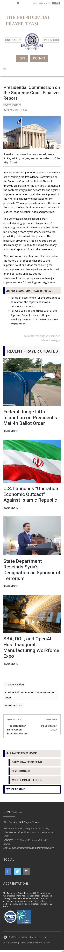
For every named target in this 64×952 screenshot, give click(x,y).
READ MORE (10, 431)
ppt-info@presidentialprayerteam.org (33, 847)
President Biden (14, 684)
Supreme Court (14, 705)
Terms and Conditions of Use (35, 942)
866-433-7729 (21, 828)
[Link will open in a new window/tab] (8, 871)
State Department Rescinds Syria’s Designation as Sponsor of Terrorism (32, 569)
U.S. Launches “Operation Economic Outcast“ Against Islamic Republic (30, 494)
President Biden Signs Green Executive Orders (17, 729)
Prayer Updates (12, 105)
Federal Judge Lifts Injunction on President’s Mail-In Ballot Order (30, 417)
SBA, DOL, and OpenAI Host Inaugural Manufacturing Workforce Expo (31, 647)
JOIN (22, 58)
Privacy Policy (10, 942)
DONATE (39, 58)
